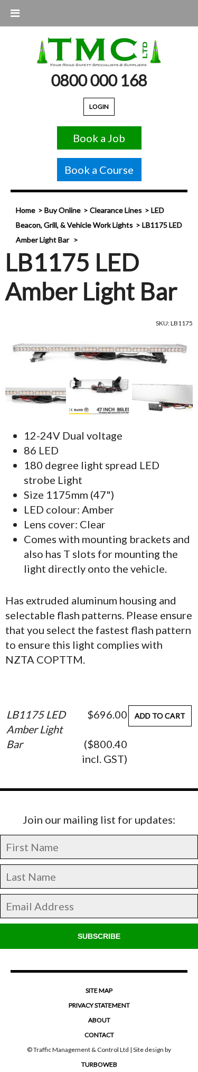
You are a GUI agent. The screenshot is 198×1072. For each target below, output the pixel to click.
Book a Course (99, 169)
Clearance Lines (116, 210)
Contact (99, 1035)
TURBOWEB (99, 1064)
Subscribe (99, 936)
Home (25, 210)
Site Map (99, 990)
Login (99, 106)
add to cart (160, 715)
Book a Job (99, 138)
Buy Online (62, 210)
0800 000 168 (99, 79)
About (99, 1020)
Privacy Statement (99, 1005)
